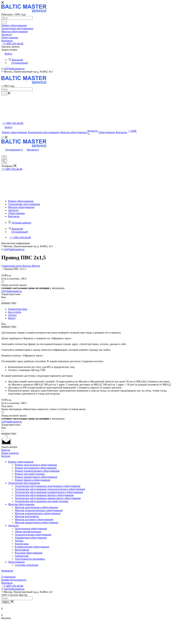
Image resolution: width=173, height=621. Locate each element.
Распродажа (22, 543)
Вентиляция (22, 549)
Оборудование (16, 561)
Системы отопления (26, 565)
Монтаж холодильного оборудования (36, 507)
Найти (6, 602)
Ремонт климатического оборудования (37, 470)
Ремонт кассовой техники (30, 473)
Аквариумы (22, 555)
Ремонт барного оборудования (32, 480)
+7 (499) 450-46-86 (12, 43)
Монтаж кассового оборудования (34, 519)
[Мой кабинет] (3, 153)
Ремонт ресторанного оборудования (35, 467)
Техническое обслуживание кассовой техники (41, 501)
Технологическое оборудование (33, 534)
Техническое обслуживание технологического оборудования (50, 489)
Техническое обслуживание (24, 483)
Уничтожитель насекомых (30, 558)
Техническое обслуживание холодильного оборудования (47, 486)
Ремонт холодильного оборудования (36, 464)
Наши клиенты (10, 453)
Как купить (14, 312)
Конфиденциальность (13, 579)
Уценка (19, 540)
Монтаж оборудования (21, 504)
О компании (8, 576)
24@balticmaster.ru (14, 68)
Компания (7, 570)
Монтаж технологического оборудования (39, 510)
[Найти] (4, 22)
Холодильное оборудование (31, 528)
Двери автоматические (28, 531)
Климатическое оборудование (32, 546)
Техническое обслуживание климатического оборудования (49, 492)
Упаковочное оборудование (31, 537)
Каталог (6, 456)
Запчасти (13, 525)
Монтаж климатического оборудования (37, 513)
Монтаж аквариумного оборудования (36, 522)
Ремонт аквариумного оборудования (36, 476)
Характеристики (17, 309)
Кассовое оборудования (28, 552)
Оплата (12, 315)
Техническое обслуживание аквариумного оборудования (48, 498)
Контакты (7, 582)
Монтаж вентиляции (27, 516)
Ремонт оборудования (20, 461)
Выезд (11, 318)
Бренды (5, 450)
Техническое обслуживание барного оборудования (44, 495)
